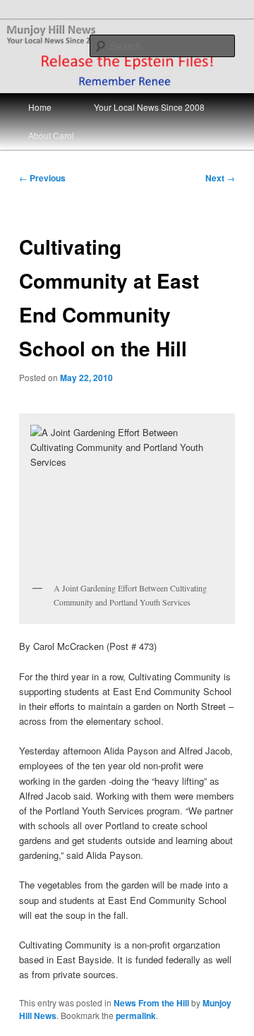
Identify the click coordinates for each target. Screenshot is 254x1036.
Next (220, 177)
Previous (42, 177)
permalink (136, 1015)
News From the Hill (151, 1002)
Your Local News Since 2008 (149, 107)
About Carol (51, 135)
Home (40, 107)
